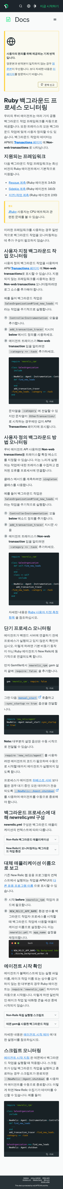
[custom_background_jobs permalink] (30, 255)
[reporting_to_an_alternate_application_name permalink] (21, 867)
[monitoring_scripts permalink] (43, 1050)
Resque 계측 (17, 182)
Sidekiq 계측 (17, 189)
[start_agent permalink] (44, 965)
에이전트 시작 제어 (36, 1034)
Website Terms (37, 1180)
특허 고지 (47, 1180)
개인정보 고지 (27, 1180)
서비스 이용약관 (35, 1178)
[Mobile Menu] (55, 19)
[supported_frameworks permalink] (48, 156)
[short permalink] (53, 628)
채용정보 (26, 1178)
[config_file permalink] (47, 817)
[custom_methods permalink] (30, 441)
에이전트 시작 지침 (17, 1057)
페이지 (28, 142)
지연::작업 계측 (19, 195)
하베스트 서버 (42, 780)
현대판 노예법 (45, 1182)
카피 (51, 401)
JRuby (12, 211)
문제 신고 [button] (49, 84)
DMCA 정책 (46, 1178)
